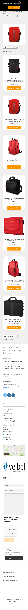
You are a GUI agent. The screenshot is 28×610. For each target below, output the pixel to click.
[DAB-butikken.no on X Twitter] (5, 395)
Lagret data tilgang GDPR (10, 580)
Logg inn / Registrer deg (14, 558)
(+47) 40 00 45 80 (8, 439)
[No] (26, 5)
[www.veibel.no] (13, 395)
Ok (10, 7)
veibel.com (7, 437)
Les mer (16, 7)
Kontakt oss (9, 540)
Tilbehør (13, 11)
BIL (9, 11)
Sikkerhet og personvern (9, 576)
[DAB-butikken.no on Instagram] (9, 395)
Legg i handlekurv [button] (14, 88)
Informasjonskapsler (8, 572)
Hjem (6, 11)
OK (6, 523)
